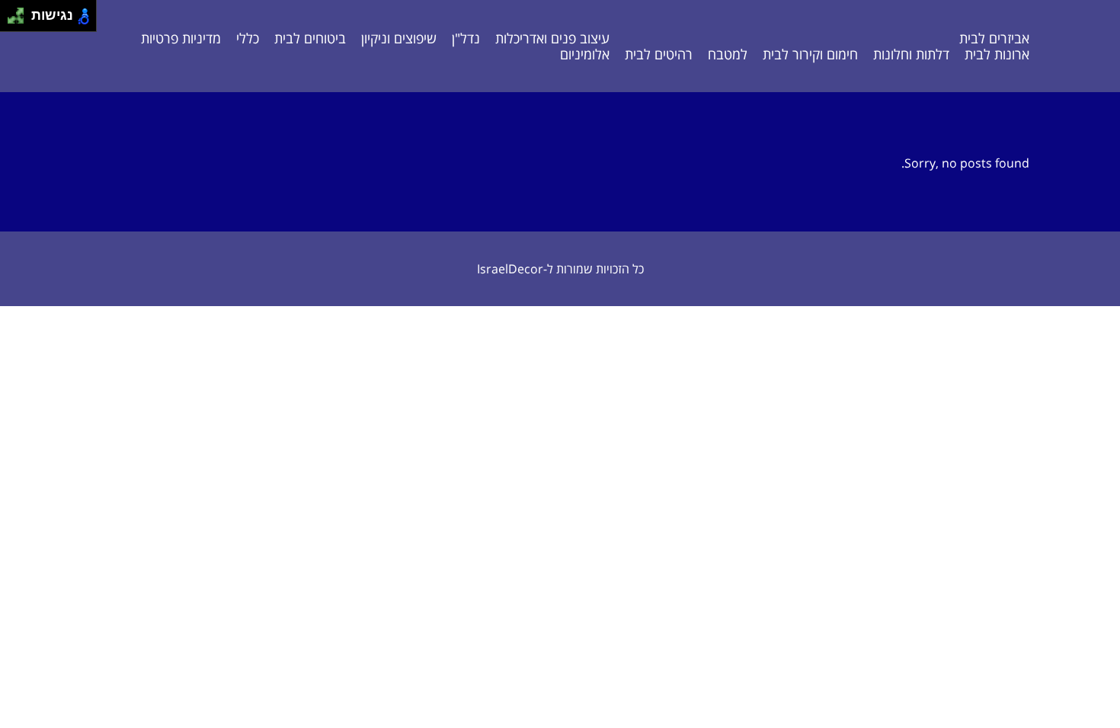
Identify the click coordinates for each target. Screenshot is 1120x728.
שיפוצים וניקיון (399, 38)
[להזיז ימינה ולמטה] (20, 20)
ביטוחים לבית (310, 38)
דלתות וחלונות (911, 54)
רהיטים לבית (659, 54)
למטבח (727, 54)
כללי (247, 38)
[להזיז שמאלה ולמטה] (12, 20)
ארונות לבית (997, 54)
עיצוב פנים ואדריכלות (552, 38)
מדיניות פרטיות (181, 38)
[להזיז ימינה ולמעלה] (20, 12)
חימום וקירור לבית (810, 54)
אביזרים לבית (994, 38)
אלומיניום (585, 54)
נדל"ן (466, 38)
